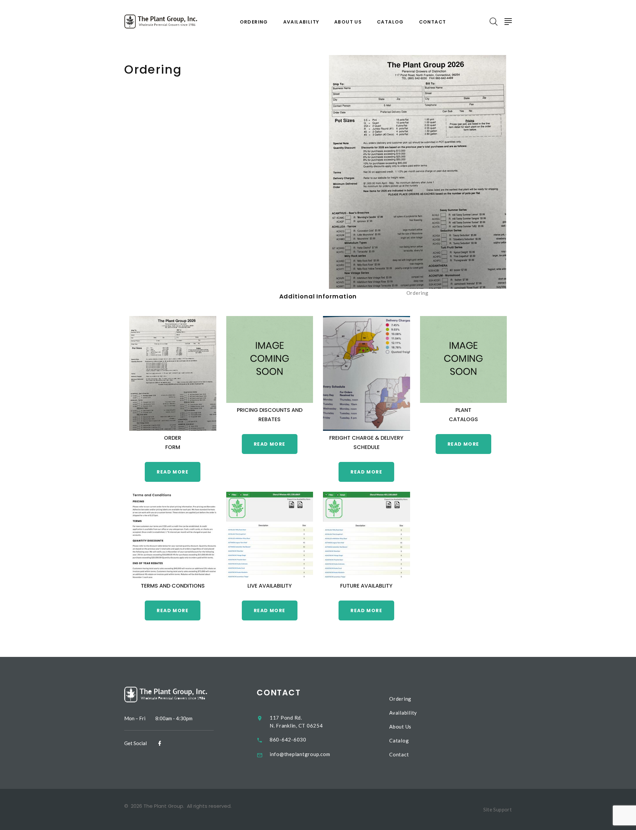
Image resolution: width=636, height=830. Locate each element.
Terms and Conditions (173, 586)
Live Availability (269, 586)
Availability (301, 22)
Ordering (254, 22)
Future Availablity (366, 586)
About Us (348, 22)
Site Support (497, 809)
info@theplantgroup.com (300, 754)
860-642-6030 (288, 739)
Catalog (390, 22)
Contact (432, 22)
